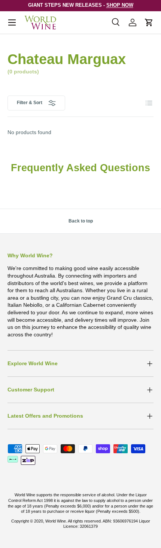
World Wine (55, 521)
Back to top (81, 221)
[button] (149, 22)
